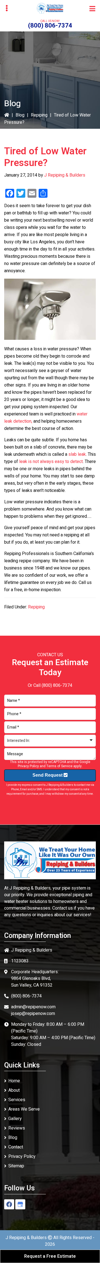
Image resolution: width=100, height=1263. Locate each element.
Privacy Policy (28, 766)
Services (16, 1099)
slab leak (77, 454)
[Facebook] (9, 1204)
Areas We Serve (24, 1109)
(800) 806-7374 (50, 25)
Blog (20, 115)
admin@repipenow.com (33, 1007)
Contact (15, 1147)
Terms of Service (59, 766)
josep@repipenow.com (33, 1013)
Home (14, 1081)
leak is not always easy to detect (51, 461)
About (14, 1090)
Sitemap (16, 1166)
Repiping (39, 115)
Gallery (15, 1118)
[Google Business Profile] (20, 1204)
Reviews (16, 1128)
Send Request (48, 775)
